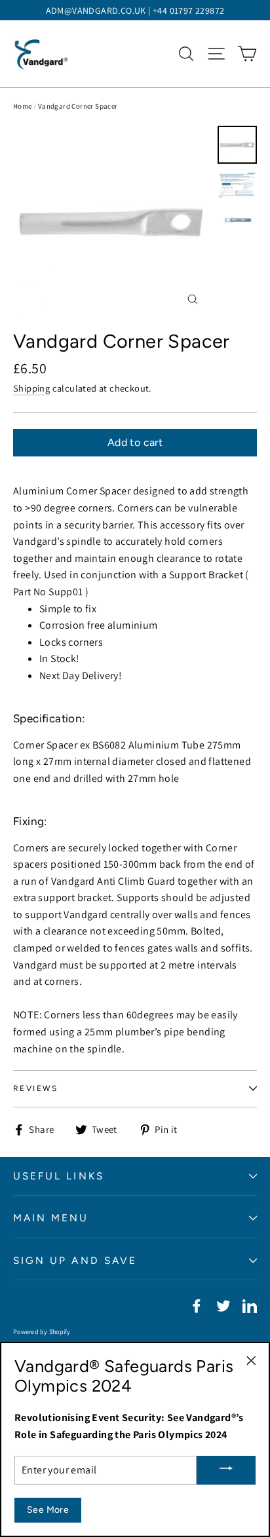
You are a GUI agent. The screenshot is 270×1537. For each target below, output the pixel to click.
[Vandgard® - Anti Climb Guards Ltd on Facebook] (196, 1305)
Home (22, 106)
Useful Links (58, 1176)
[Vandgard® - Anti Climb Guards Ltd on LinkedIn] (249, 1305)
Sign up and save (75, 1260)
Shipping (31, 388)
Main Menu (51, 1218)
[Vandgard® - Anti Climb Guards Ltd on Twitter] (223, 1305)
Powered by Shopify (42, 1331)
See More (48, 1509)
